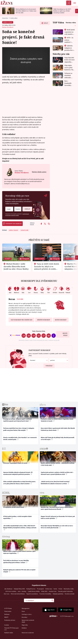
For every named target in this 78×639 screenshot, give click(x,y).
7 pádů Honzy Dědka (34, 591)
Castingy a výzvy (26, 614)
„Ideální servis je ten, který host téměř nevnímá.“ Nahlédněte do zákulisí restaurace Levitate (55, 482)
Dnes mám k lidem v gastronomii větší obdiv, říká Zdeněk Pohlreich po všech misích (58, 429)
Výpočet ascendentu (32, 594)
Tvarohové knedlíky (45, 594)
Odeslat (27, 209)
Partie (55, 589)
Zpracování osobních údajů (28, 621)
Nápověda (25, 625)
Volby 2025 (44, 591)
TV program (40, 589)
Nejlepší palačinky (58, 594)
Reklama (6, 614)
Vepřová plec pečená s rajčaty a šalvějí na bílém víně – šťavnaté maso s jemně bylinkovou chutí (57, 473)
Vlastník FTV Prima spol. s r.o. (11, 629)
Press (23, 611)
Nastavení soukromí (28, 633)
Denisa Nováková (7, 27)
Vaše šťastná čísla (38, 331)
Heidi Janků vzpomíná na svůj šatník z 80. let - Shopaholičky (69, 34)
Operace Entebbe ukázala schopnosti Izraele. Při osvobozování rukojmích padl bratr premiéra (18, 473)
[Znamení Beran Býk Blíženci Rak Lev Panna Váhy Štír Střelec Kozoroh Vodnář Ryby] (17, 209)
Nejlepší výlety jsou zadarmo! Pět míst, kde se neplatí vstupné (19, 570)
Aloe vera (6, 594)
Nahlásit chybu (8, 633)
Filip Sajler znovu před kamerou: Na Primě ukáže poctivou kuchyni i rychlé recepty (69, 67)
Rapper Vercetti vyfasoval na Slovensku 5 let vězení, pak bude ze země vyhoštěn (58, 517)
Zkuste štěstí (65, 334)
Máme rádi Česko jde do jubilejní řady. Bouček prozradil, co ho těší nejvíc (57, 438)
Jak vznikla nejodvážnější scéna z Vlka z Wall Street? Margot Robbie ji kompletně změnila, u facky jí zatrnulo (19, 526)
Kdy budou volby (69, 589)
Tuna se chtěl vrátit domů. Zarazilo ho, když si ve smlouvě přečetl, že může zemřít (46, 268)
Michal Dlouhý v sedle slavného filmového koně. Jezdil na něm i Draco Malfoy (16, 266)
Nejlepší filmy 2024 (19, 589)
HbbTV (6, 617)
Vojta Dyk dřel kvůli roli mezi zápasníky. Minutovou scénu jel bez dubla (69, 60)
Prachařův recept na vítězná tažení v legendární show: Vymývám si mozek (57, 420)
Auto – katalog (22, 591)
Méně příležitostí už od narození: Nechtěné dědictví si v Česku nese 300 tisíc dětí (26, 11)
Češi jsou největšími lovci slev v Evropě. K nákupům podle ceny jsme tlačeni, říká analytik (18, 429)
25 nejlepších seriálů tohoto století (14, 507)
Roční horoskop (60, 320)
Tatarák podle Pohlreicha (65, 591)
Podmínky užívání (9, 620)
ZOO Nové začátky (10, 591)
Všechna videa (71, 22)
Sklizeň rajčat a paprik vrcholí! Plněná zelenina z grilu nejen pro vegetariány (19, 552)
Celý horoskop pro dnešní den (21, 320)
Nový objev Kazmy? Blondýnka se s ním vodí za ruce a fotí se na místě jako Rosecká (57, 526)
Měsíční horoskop (43, 320)
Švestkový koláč (69, 594)
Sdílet (44, 23)
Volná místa (7, 611)
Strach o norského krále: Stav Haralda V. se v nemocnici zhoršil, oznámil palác (20, 438)
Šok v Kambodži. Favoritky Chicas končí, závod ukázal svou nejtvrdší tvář (69, 83)
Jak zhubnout (8, 589)
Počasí (60, 589)
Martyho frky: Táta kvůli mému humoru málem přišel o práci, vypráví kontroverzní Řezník (57, 508)
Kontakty (24, 617)
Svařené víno (53, 591)
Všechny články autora (39, 172)
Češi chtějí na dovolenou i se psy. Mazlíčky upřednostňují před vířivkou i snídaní (16, 561)
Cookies (6, 625)
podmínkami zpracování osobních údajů (17, 214)
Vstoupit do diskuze (14, 224)
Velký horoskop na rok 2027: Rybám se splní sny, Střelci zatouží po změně (62, 11)
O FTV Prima (8, 608)
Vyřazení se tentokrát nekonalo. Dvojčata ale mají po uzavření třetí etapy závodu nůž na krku (69, 75)
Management (25, 608)
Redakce (24, 628)
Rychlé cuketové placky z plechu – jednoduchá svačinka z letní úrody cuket (57, 464)
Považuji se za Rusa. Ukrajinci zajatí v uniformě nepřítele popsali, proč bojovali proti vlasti (17, 420)
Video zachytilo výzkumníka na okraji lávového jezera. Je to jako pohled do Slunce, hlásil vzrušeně (19, 482)
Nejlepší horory (30, 589)
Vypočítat (49, 366)
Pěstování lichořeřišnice (18, 594)
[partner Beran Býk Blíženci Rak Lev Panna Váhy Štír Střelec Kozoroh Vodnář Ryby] (59, 360)
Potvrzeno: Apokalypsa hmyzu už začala (15, 463)
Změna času (48, 589)
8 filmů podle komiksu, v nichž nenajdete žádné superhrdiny (17, 517)
